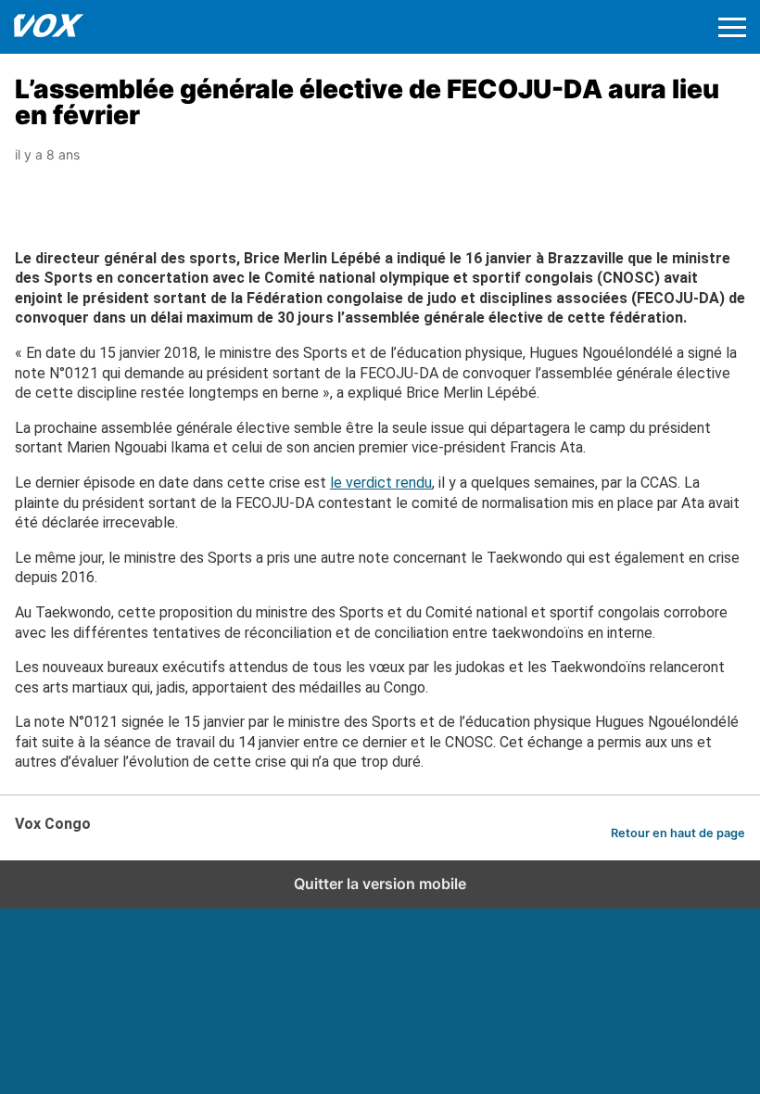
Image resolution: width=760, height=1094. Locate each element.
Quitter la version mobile (380, 883)
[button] (732, 27)
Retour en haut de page (678, 833)
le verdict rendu (381, 482)
